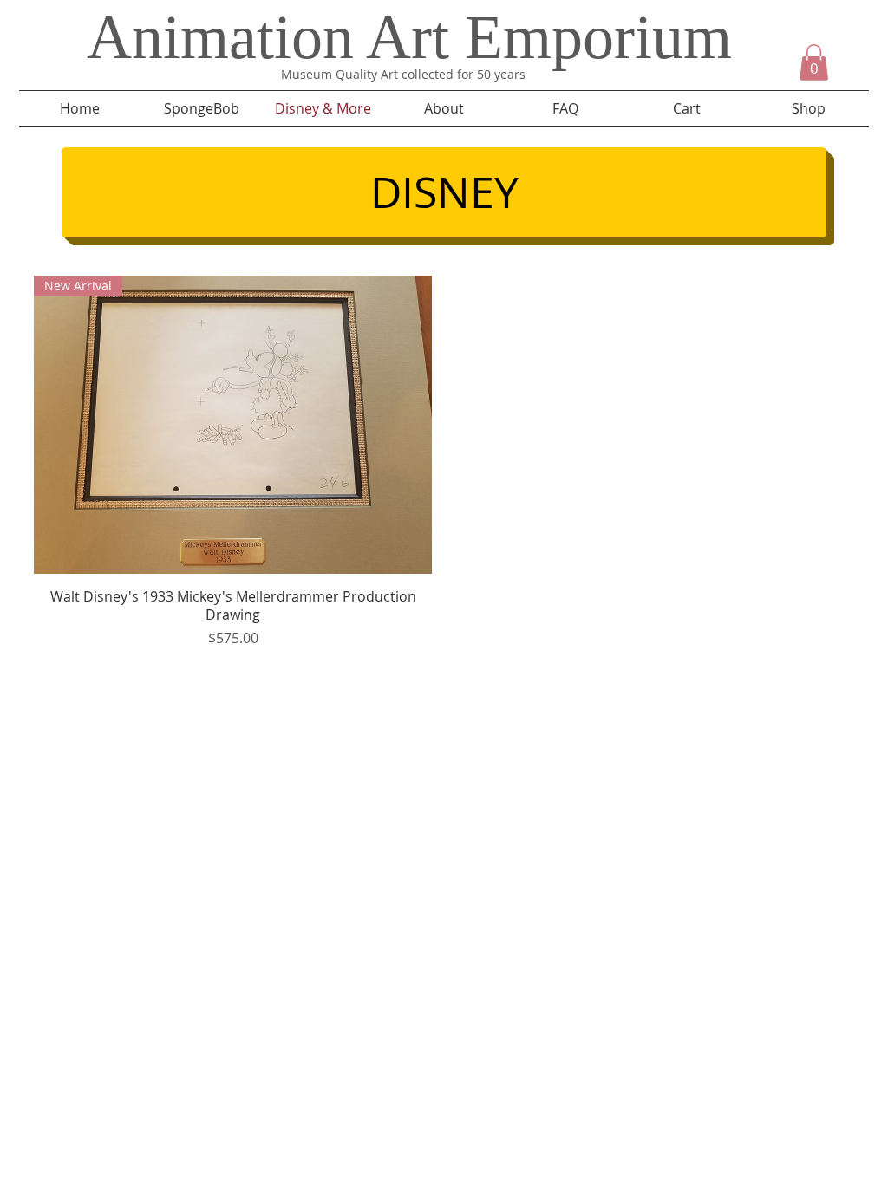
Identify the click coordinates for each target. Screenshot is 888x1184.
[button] (814, 62)
